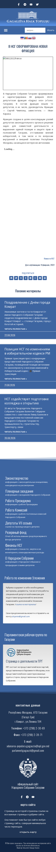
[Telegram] (25, 4)
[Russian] (30, 37)
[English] (34, 37)
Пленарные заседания (19, 491)
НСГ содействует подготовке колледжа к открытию (26, 401)
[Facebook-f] (19, 4)
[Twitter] (37, 4)
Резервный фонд (16, 532)
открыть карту (28, 832)
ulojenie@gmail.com (21, 616)
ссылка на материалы (26, 604)
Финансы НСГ (13, 545)
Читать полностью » (15, 329)
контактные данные (28, 705)
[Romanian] (26, 37)
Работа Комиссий (16, 510)
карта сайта (28, 804)
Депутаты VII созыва (18, 522)
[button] (6, 30)
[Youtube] (31, 4)
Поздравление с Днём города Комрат (27, 304)
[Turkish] (22, 37)
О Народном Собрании (19, 558)
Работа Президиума (18, 500)
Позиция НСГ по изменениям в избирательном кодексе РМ (27, 351)
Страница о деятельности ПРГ (24, 661)
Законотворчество (16, 478)
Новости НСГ (49, 258)
